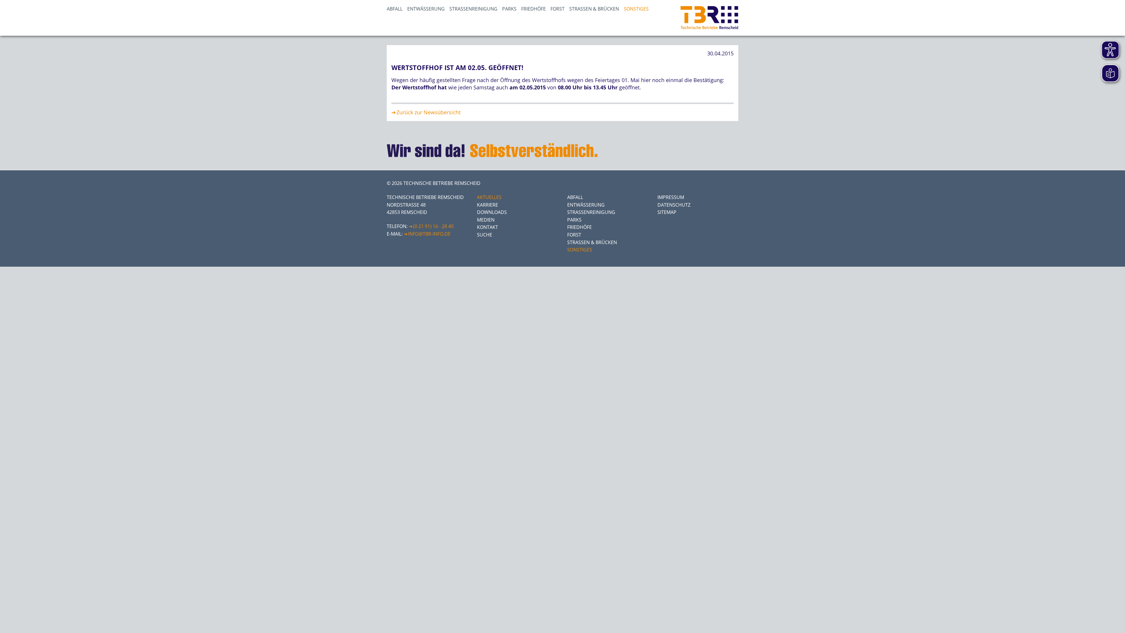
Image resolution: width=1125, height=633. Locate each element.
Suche (484, 235)
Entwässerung (426, 9)
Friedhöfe (533, 9)
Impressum (670, 197)
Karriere (487, 205)
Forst (557, 9)
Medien (486, 220)
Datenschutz (674, 205)
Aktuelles (489, 197)
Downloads (492, 212)
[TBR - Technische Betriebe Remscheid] (709, 18)
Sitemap (666, 212)
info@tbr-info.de (429, 234)
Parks (509, 9)
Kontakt (487, 227)
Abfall (395, 9)
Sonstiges (636, 9)
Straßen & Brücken (594, 9)
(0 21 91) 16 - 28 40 (433, 226)
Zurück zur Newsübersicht (428, 112)
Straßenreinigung (473, 9)
